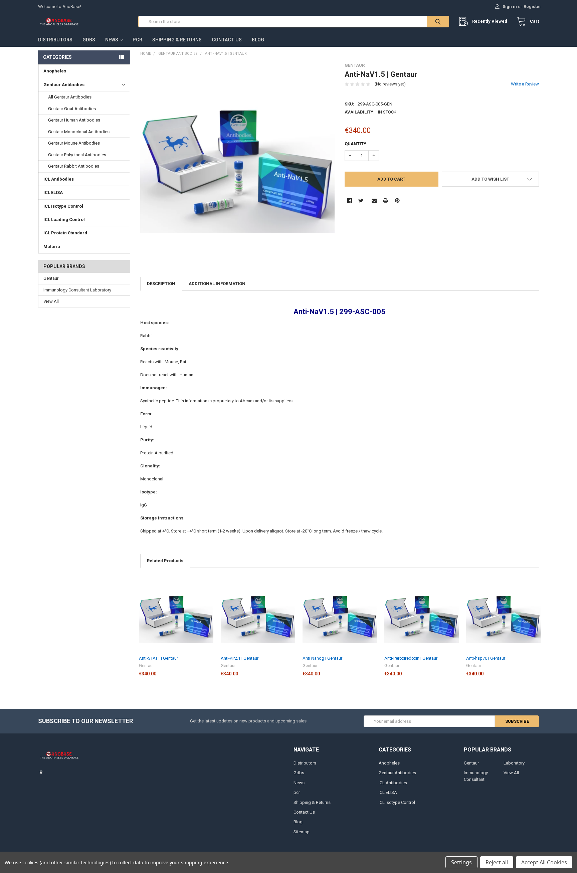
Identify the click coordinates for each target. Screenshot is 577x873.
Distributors (55, 39)
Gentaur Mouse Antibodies (74, 143)
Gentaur (50, 278)
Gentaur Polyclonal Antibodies (77, 154)
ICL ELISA (53, 192)
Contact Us (227, 39)
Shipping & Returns (177, 39)
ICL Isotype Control (63, 206)
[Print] (385, 200)
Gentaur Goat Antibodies (72, 108)
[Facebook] (349, 200)
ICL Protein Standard (65, 232)
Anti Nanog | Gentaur (322, 658)
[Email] (374, 200)
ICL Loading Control (64, 219)
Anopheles (54, 70)
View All (51, 301)
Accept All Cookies (544, 862)
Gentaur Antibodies (63, 84)
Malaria (51, 246)
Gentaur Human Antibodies (74, 120)
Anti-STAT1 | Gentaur (158, 658)
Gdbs (88, 39)
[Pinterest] (397, 200)
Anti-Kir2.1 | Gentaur (239, 658)
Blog (258, 39)
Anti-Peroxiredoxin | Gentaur (410, 658)
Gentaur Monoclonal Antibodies (79, 131)
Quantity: (356, 143)
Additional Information (217, 283)
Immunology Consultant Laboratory (77, 289)
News (111, 39)
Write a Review (525, 83)
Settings (461, 862)
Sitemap (302, 831)
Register (532, 6)
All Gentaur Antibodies (69, 96)
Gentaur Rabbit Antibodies (73, 166)
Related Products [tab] (165, 560)
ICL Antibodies (58, 179)
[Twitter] (361, 200)
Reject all (497, 862)
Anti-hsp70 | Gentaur (485, 658)
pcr (137, 39)
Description (161, 283)
